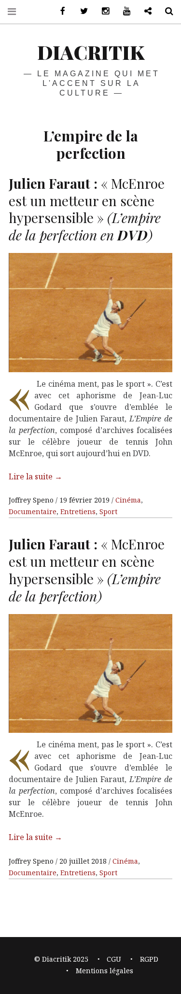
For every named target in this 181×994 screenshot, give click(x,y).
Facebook (59, 11)
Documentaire (32, 511)
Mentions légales (104, 970)
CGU (114, 959)
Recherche (165, 11)
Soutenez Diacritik (144, 11)
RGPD (149, 959)
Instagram (101, 11)
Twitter (80, 11)
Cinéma (128, 499)
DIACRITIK (90, 52)
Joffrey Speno (32, 499)
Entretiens (78, 511)
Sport (108, 511)
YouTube (123, 11)
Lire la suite (35, 476)
